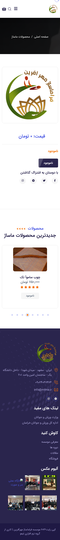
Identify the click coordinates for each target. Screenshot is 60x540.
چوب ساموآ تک (30, 277)
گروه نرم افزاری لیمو (30, 534)
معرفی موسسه (49, 442)
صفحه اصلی (41, 36)
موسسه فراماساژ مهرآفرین (27, 530)
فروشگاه (53, 458)
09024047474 (43, 382)
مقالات (54, 453)
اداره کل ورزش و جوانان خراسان (40, 423)
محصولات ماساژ (21, 36)
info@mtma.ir (43, 390)
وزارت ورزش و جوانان (46, 417)
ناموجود (48, 163)
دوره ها (54, 447)
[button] (48, 315)
